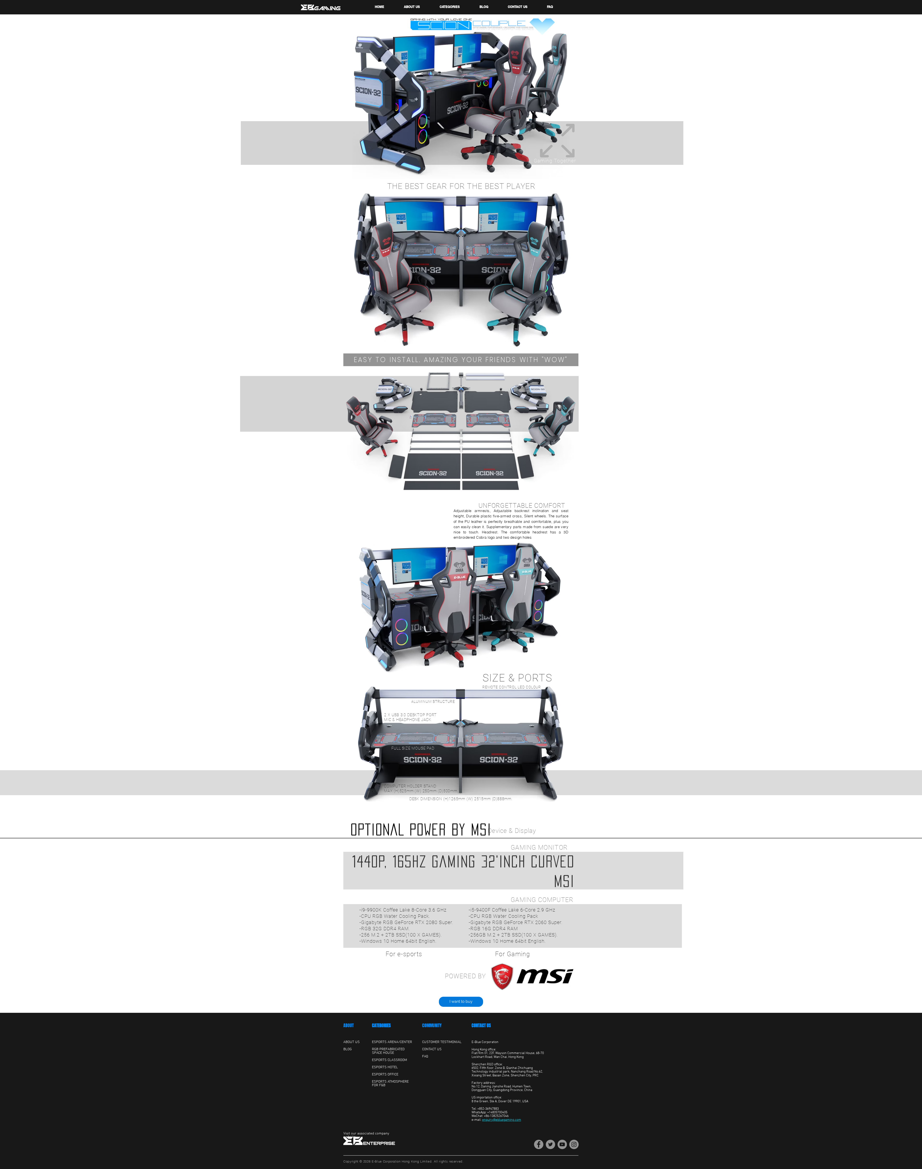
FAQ (425, 1056)
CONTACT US (481, 1025)
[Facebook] (538, 1144)
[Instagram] (574, 1144)
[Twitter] (550, 1144)
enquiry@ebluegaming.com (501, 1120)
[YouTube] (562, 1144)
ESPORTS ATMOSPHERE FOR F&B (390, 1083)
